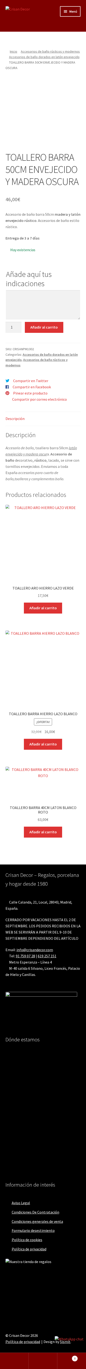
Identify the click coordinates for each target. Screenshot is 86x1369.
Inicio (13, 51)
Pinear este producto (30, 393)
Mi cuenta (14, 1361)
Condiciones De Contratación (35, 1212)
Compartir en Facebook (32, 387)
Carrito (66, 1356)
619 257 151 (47, 956)
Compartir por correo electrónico (39, 399)
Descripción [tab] (15, 418)
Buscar (43, 1361)
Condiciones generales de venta (37, 1221)
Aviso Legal (21, 1202)
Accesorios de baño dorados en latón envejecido (44, 57)
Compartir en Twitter (30, 380)
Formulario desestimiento (33, 1230)
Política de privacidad (29, 1249)
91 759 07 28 (25, 956)
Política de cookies (27, 1239)
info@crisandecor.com (34, 949)
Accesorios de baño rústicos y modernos (50, 51)
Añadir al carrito (44, 327)
